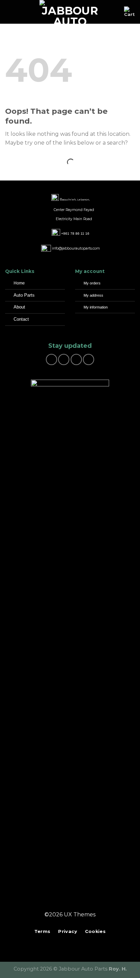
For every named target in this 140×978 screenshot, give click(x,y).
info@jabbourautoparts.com (76, 248)
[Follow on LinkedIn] (82, 902)
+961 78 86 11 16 (75, 233)
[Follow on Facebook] (51, 359)
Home (19, 283)
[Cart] (129, 12)
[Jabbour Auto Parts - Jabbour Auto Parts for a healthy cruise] (70, 12)
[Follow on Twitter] (74, 902)
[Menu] (9, 11)
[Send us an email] (76, 359)
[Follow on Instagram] (63, 359)
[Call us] (88, 359)
